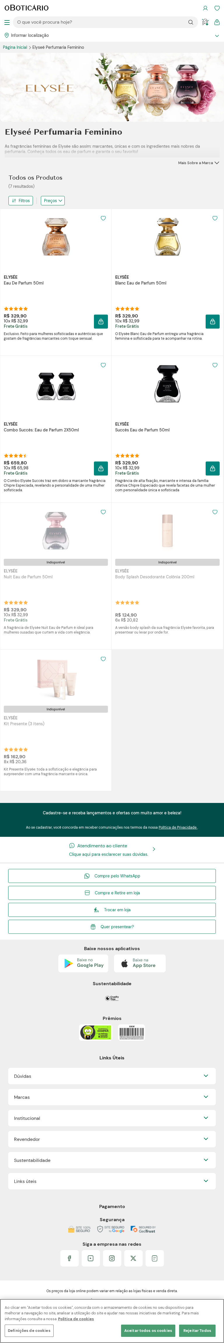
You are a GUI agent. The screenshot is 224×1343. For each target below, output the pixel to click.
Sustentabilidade (32, 1160)
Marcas (22, 1097)
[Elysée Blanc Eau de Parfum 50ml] (167, 237)
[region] (112, 1321)
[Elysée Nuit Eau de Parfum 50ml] (56, 530)
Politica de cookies (76, 1318)
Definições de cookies (29, 1330)
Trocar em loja (117, 909)
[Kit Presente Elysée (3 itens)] (56, 677)
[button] (101, 322)
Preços (50, 200)
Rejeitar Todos (197, 1330)
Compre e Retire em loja (117, 893)
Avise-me (56, 607)
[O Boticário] (26, 8)
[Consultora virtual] (205, 22)
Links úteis (25, 1181)
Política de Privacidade (178, 827)
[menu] (7, 22)
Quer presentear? (117, 926)
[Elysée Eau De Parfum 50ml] (56, 237)
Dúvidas (22, 1076)
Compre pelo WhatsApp (117, 876)
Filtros (24, 200)
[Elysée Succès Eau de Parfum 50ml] (167, 383)
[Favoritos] (217, 8)
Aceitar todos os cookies (148, 1330)
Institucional (27, 1118)
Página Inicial (15, 47)
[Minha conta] (205, 8)
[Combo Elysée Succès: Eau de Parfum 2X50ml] (56, 383)
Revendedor (27, 1139)
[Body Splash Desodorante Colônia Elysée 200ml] (167, 530)
